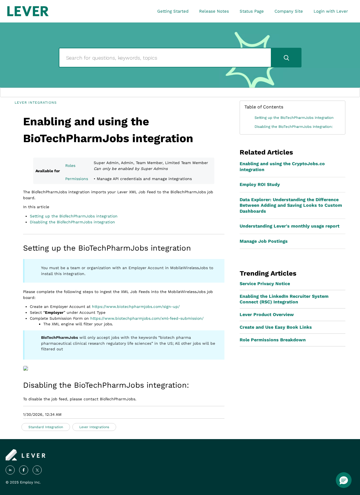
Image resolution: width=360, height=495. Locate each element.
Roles (70, 165)
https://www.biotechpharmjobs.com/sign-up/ (136, 306)
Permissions (76, 178)
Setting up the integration (74, 216)
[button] (344, 480)
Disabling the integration (72, 222)
